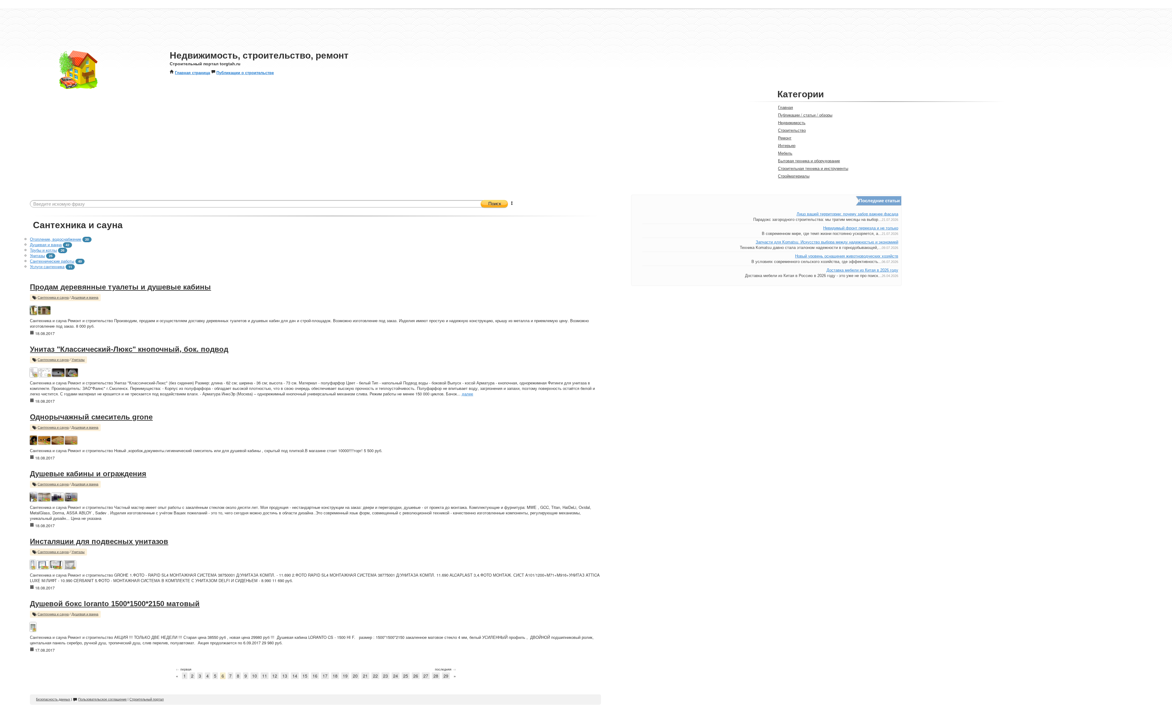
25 (405, 676)
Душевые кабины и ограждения (88, 474)
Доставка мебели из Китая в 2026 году (862, 270)
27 (425, 676)
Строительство (792, 130)
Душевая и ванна (46, 244)
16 (315, 676)
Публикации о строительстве (245, 72)
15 (304, 676)
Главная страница (192, 72)
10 (254, 676)
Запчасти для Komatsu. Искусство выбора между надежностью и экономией (827, 242)
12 (274, 676)
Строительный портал (146, 699)
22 (375, 676)
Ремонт (784, 138)
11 (264, 676)
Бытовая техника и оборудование (809, 161)
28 (435, 676)
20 (355, 676)
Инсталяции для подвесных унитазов (99, 541)
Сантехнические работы (52, 261)
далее (467, 394)
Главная (785, 107)
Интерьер (786, 145)
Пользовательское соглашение (102, 699)
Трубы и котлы (43, 250)
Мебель (785, 153)
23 (385, 676)
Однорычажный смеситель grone (91, 417)
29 (445, 676)
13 (284, 676)
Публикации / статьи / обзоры (805, 115)
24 (395, 676)
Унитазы (37, 255)
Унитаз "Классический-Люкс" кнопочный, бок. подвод (129, 349)
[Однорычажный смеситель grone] (33, 439)
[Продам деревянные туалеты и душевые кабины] (33, 309)
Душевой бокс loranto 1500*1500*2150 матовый (115, 603)
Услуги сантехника (47, 266)
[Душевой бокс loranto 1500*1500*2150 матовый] (33, 626)
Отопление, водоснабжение (55, 239)
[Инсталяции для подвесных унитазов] (32, 564)
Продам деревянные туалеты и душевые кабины (120, 287)
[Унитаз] (34, 372)
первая (183, 669)
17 (325, 676)
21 (365, 676)
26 (415, 676)
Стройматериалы (793, 176)
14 (294, 676)
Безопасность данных (53, 699)
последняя (445, 669)
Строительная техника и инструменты (813, 168)
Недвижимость (791, 122)
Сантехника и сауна (53, 297)
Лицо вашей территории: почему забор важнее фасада (847, 214)
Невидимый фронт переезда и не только (860, 228)
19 (345, 676)
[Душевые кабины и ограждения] (33, 496)
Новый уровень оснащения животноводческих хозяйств (846, 256)
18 (335, 676)
